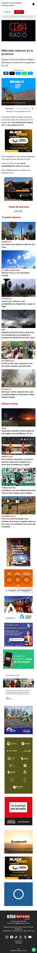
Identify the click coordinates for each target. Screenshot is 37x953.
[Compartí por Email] (18, 73)
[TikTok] (16, 937)
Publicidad (18, 943)
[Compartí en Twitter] (12, 73)
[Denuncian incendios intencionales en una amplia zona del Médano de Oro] (18, 417)
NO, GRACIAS (7, 12)
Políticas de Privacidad (10, 927)
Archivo (20, 927)
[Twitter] (25, 937)
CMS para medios (15, 950)
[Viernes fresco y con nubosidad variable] (18, 259)
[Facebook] (11, 937)
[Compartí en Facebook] (6, 73)
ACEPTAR (19, 12)
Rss (18, 948)
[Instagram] (7, 937)
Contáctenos (18, 941)
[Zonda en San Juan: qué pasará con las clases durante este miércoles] (18, 350)
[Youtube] (29, 937)
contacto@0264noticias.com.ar (20, 923)
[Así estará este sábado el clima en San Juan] (18, 231)
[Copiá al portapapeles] (30, 73)
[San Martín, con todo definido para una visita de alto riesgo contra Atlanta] (18, 477)
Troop (25, 950)
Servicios (8, 109)
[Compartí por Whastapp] (24, 73)
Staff (24, 927)
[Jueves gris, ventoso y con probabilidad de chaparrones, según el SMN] (18, 288)
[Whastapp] (20, 937)
